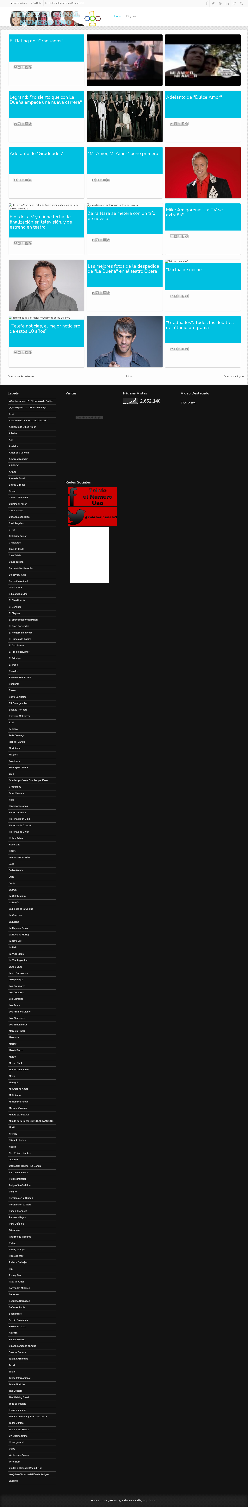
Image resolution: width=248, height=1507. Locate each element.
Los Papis (14, 1005)
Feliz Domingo (16, 735)
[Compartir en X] (23, 67)
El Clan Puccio (17, 600)
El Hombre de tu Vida (20, 632)
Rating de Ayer (17, 1249)
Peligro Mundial (17, 1179)
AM (11, 439)
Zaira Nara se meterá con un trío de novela (121, 215)
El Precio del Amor (19, 652)
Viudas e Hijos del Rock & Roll (25, 1468)
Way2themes (150, 1500)
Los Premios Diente (20, 1011)
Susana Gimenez (18, 1352)
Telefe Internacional (19, 1378)
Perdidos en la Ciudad (21, 1198)
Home (117, 16)
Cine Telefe (15, 555)
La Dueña (14, 902)
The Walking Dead (19, 1397)
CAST (12, 529)
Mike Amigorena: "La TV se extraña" (194, 212)
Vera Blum (14, 1461)
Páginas (131, 16)
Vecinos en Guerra (19, 1455)
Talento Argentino (18, 1358)
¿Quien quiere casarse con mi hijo (27, 407)
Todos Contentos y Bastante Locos (28, 1416)
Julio (11, 876)
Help (11, 799)
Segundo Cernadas (19, 1301)
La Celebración (17, 896)
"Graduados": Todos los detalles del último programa (200, 325)
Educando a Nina (18, 594)
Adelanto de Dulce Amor (22, 427)
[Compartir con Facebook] (26, 67)
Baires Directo (17, 484)
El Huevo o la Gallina (20, 639)
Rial (11, 1269)
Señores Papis (17, 1307)
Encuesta (14, 684)
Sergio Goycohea (18, 1320)
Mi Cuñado (15, 1095)
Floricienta (15, 748)
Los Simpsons (17, 1018)
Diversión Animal (18, 581)
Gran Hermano (17, 793)
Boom (12, 491)
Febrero (13, 729)
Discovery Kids (17, 574)
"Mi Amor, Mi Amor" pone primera (123, 153)
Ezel (11, 722)
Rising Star (15, 1275)
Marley (12, 1044)
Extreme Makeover (19, 716)
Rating (12, 1243)
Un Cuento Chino (18, 1436)
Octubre (13, 1159)
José (11, 864)
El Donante (15, 607)
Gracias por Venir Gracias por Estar (28, 780)
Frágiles (13, 754)
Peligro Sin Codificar (20, 1185)
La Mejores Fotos (18, 928)
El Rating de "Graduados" (36, 41)
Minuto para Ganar (19, 1114)
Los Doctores (16, 992)
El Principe (15, 658)
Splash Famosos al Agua (22, 1346)
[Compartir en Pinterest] (30, 67)
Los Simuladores (18, 1024)
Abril (11, 414)
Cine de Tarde (16, 549)
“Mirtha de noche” (184, 270)
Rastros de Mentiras (20, 1236)
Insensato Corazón (19, 857)
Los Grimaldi (16, 999)
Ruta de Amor (16, 1281)
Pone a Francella (18, 1211)
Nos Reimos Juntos (20, 1153)
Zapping (13, 1481)
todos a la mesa (17, 1410)
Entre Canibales (18, 697)
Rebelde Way (16, 1256)
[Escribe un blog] (19, 67)
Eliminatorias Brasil (20, 677)
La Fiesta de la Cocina (21, 909)
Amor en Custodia (19, 452)
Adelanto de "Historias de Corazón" (28, 420)
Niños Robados (17, 1140)
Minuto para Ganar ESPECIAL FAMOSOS (31, 1121)
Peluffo (13, 1191)
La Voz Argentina (18, 960)
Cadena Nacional (18, 497)
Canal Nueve (16, 510)
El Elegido (14, 613)
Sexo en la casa (17, 1326)
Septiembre (15, 1313)
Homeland (14, 844)
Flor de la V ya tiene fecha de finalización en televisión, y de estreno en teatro (41, 222)
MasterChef (15, 1063)
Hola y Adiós (16, 838)
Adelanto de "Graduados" (37, 153)
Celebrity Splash (18, 536)
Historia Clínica (17, 812)
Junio (12, 883)
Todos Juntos (16, 1423)
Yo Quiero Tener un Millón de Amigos (29, 1474)
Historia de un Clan (19, 819)
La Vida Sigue (16, 954)
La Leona (14, 922)
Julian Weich (16, 870)
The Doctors (15, 1391)
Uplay (12, 1448)
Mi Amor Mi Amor (18, 1089)
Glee (11, 774)
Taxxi (12, 1365)
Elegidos (13, 671)
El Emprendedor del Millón (23, 619)
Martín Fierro (16, 1050)
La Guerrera (15, 915)
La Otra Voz (15, 941)
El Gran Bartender (19, 626)
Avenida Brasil (17, 478)
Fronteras (14, 761)
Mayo (12, 1076)
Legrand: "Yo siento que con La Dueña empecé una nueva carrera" (46, 99)
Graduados (15, 786)
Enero (12, 690)
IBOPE (12, 851)
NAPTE (13, 1133)
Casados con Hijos (19, 517)
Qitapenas (14, 1230)
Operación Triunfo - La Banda (25, 1166)
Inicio (129, 376)
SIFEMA (13, 1333)
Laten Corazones (18, 973)
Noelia (12, 1146)
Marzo (12, 1056)
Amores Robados (18, 459)
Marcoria (14, 1037)
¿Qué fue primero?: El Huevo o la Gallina (31, 401)
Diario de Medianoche (21, 568)
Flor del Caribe (17, 742)
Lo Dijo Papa (16, 979)
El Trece (13, 664)
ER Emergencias (18, 703)
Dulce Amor (15, 587)
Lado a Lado (15, 966)
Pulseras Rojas (17, 1217)
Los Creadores (17, 986)
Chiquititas (15, 542)
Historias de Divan (19, 832)
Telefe (12, 1371)
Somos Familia (17, 1339)
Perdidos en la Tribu (20, 1204)
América (13, 446)
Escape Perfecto (18, 709)
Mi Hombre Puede (18, 1101)
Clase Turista (16, 562)
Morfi (12, 1127)
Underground (16, 1442)
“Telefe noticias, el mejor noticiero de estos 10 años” (45, 328)
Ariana (12, 472)
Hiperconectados (18, 806)
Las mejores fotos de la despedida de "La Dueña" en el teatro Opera (123, 268)
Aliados (13, 433)
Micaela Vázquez (18, 1108)
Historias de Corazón (20, 825)
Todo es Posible (17, 1403)
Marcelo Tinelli (17, 1031)
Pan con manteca (18, 1172)
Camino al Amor (18, 504)
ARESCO (14, 465)
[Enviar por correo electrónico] (15, 67)
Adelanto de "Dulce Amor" (194, 97)
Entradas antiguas (234, 376)
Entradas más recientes (21, 376)
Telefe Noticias (17, 1384)
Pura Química (16, 1223)
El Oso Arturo (16, 645)
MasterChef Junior (19, 1069)
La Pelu (13, 889)
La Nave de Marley (19, 934)
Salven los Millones (19, 1288)
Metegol (13, 1082)
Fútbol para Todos (18, 767)
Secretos (14, 1294)
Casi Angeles (16, 523)
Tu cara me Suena (19, 1429)
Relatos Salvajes (18, 1262)
